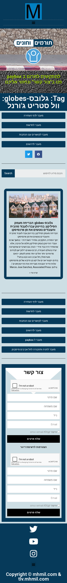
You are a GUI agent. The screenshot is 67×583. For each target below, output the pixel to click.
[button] (33, 22)
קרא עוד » (33, 273)
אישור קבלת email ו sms (43, 431)
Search (8, 173)
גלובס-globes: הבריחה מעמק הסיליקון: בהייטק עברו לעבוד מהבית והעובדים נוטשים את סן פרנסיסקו (33, 226)
